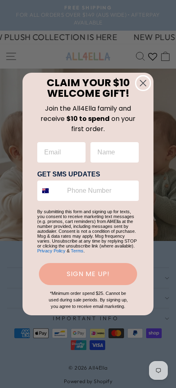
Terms (77, 250)
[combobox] (50, 191)
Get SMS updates (68, 174)
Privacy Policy (51, 250)
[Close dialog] (143, 83)
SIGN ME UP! (88, 274)
